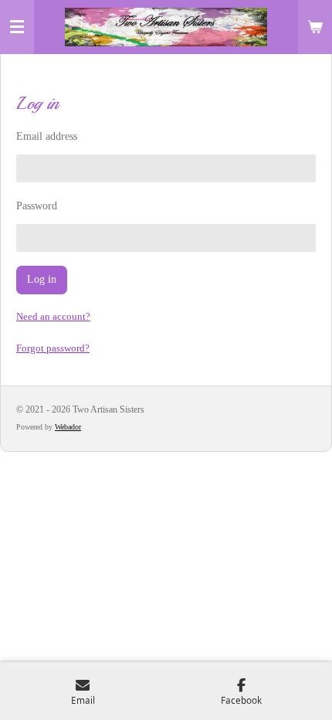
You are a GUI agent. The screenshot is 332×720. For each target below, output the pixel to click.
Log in (41, 279)
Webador (68, 427)
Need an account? (53, 316)
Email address (46, 136)
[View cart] (315, 27)
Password (36, 206)
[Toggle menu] (17, 27)
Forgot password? (53, 348)
